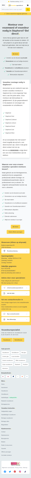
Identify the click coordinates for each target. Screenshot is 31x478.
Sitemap (25, 467)
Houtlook (25, 364)
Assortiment (4, 387)
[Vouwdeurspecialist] (15, 5)
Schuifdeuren (15, 352)
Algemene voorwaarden (8, 467)
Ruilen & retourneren (6, 445)
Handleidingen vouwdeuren (8, 414)
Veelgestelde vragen (6, 411)
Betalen (3, 441)
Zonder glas (5, 356)
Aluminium (5, 368)
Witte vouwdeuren (20, 360)
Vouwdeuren (5, 352)
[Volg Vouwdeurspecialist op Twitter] (10, 472)
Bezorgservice (5, 438)
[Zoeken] (28, 9)
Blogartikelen (4, 424)
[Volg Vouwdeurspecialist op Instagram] (20, 472)
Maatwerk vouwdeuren (7, 401)
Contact (3, 431)
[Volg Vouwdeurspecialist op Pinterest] (15, 472)
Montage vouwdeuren (7, 418)
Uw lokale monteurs (6, 455)
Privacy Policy (18, 467)
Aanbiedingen (9, 397)
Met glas (23, 352)
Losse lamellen (15, 356)
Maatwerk (17, 364)
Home (2, 384)
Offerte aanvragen (6, 452)
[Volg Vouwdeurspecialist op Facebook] (5, 472)
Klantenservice (5, 435)
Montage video (5, 421)
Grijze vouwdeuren (7, 364)
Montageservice (5, 404)
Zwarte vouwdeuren (7, 360)
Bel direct (15, 54)
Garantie (3, 448)
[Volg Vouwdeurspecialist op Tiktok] (25, 472)
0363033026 (14, 150)
